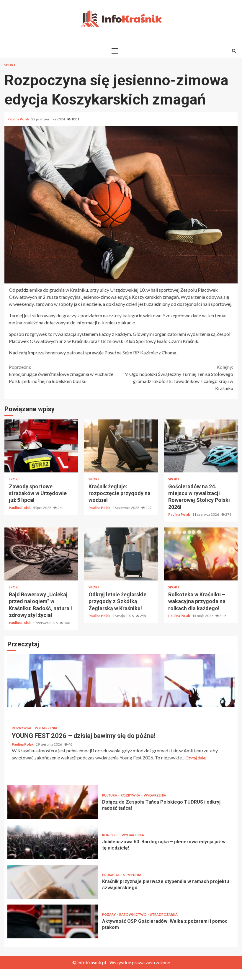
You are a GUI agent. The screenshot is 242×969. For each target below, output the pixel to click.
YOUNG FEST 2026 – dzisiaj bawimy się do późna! (121, 680)
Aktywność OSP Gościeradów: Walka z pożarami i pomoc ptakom (52, 921)
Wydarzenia (46, 727)
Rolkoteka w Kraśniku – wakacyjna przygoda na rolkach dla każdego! (201, 553)
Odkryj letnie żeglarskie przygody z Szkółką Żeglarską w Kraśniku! (121, 553)
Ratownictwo (133, 914)
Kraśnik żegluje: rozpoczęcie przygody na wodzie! (121, 445)
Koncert (110, 835)
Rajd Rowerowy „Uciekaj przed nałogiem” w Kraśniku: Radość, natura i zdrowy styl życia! (41, 553)
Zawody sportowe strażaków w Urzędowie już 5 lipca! (41, 445)
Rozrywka (22, 727)
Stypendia (132, 874)
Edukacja (111, 874)
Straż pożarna (164, 914)
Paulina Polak (18, 119)
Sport (10, 65)
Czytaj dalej (195, 757)
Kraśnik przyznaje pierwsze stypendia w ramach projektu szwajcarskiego (52, 882)
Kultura (110, 795)
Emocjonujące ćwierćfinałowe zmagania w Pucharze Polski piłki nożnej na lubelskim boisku (61, 374)
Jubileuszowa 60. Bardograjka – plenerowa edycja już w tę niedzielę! (52, 842)
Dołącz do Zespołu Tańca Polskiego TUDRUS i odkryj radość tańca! (52, 802)
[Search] (234, 50)
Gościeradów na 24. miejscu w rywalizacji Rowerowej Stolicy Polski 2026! (201, 445)
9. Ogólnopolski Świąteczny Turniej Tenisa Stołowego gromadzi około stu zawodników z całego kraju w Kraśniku (179, 377)
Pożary (109, 914)
